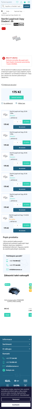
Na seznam (22, 127)
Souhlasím (15, 405)
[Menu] (28, 2)
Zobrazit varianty (16, 97)
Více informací (24, 395)
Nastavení (15, 399)
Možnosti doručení (10, 85)
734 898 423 (14, 261)
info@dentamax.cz (15, 269)
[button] (20, 122)
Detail (7, 315)
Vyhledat (26, 6)
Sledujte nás (10, 370)
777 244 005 (11, 358)
